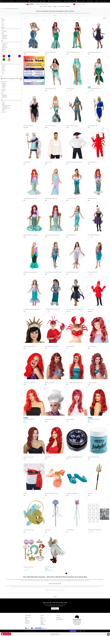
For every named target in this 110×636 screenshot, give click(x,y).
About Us (42, 617)
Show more (55, 596)
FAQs (41, 619)
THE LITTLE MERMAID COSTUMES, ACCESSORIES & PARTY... (11, 8)
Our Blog (42, 622)
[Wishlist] (82, 4)
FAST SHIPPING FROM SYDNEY (31, 1)
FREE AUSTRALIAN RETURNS (42, 1)
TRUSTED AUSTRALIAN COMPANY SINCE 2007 (17, 1)
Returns (26, 618)
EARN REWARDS (4, 1)
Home (2, 8)
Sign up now (54, 608)
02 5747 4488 (58, 617)
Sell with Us (42, 623)
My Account (26, 619)
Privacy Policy (27, 623)
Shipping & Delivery (27, 617)
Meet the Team (42, 618)
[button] (26, 4)
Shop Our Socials (43, 624)
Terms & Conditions (27, 622)
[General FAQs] (80, 4)
